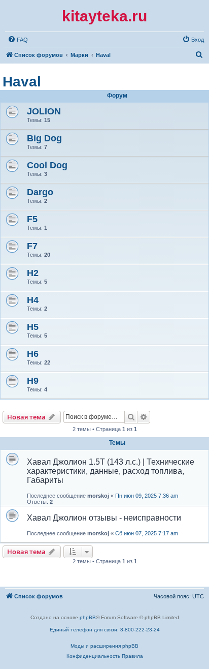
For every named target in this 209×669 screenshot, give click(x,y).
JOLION (44, 111)
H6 (33, 354)
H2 (33, 273)
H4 (33, 300)
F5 (32, 219)
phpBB (88, 617)
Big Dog (44, 138)
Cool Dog (47, 165)
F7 (32, 246)
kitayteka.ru (104, 16)
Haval (22, 81)
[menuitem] (18, 40)
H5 (33, 327)
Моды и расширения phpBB (104, 646)
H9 (33, 381)
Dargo (40, 192)
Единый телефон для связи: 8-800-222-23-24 (105, 629)
